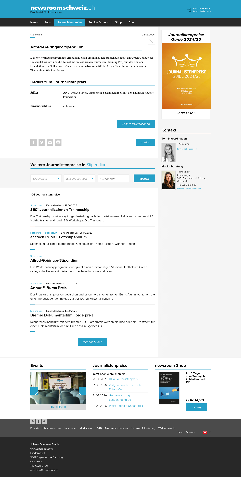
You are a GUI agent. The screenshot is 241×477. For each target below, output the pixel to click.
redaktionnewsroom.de (44, 469)
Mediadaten (86, 428)
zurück (145, 142)
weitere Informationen (136, 124)
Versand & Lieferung (143, 428)
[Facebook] (38, 421)
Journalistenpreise (70, 22)
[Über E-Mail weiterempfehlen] (50, 142)
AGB (99, 428)
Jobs (48, 22)
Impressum (70, 428)
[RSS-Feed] (32, 421)
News (34, 22)
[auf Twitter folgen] (44, 421)
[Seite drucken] (58, 142)
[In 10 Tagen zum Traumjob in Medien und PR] (169, 388)
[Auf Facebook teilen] (33, 142)
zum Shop (197, 407)
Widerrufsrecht (166, 428)
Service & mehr (98, 22)
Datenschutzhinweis (116, 428)
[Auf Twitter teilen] (42, 142)
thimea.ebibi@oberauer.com (189, 188)
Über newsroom (51, 428)
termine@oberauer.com (187, 149)
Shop (118, 22)
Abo (131, 22)
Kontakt (34, 428)
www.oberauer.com (41, 448)
